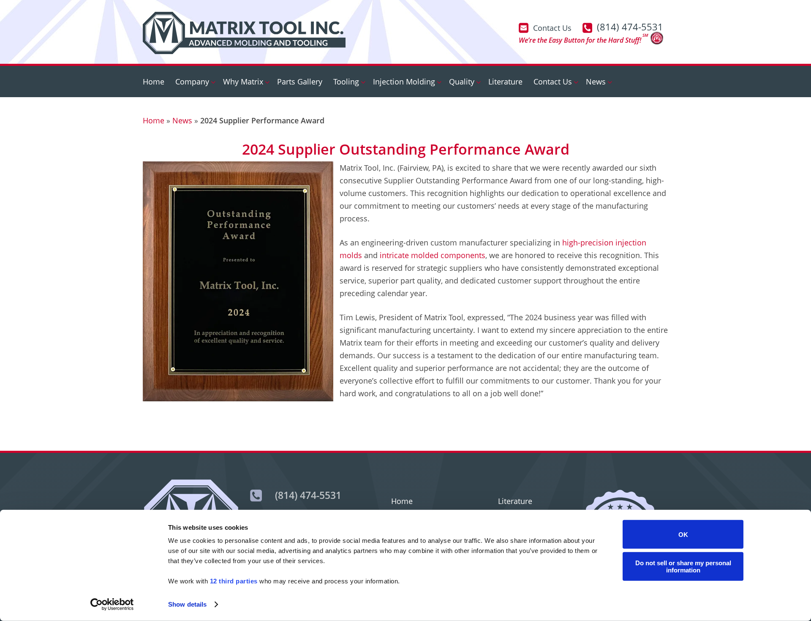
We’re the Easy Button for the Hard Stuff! (583, 39)
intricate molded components (432, 255)
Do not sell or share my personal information (683, 566)
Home (153, 120)
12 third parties (234, 581)
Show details (187, 604)
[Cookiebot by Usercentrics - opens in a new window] (112, 604)
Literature (515, 501)
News (182, 120)
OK (683, 534)
